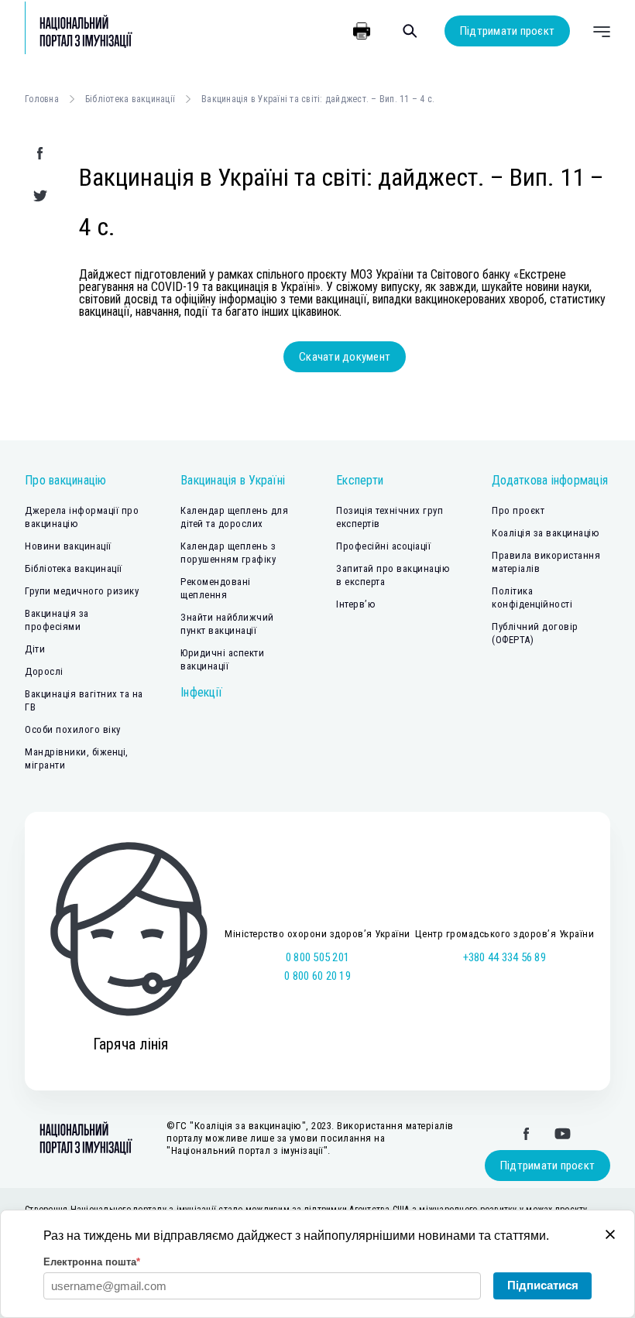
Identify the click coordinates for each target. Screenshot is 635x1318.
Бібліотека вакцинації (130, 99)
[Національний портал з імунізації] (79, 31)
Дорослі (44, 671)
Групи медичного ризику (82, 591)
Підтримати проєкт (507, 31)
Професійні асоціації (383, 546)
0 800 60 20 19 (317, 976)
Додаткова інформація (550, 480)
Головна (42, 99)
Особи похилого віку (73, 729)
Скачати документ (344, 357)
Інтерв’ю (356, 604)
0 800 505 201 (317, 957)
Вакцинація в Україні (232, 480)
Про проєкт (518, 510)
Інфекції (201, 692)
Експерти (359, 480)
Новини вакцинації (68, 546)
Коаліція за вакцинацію (545, 533)
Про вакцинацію (66, 480)
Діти (35, 649)
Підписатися (542, 1285)
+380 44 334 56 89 (504, 957)
